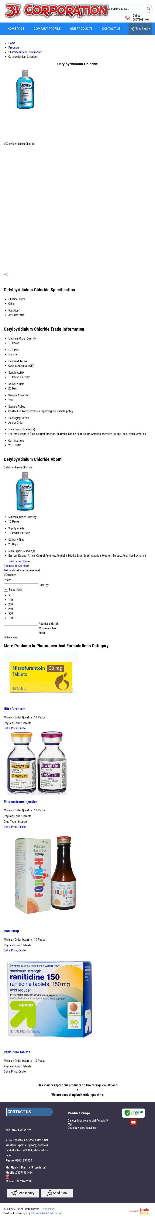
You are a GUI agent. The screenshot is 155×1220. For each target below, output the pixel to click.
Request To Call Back (16, 566)
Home (11, 43)
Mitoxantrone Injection (21, 802)
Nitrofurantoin (15, 709)
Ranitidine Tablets (17, 1052)
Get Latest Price (19, 561)
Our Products (81, 28)
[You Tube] (133, 1124)
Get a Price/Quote (15, 728)
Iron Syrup (11, 931)
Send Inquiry (142, 28)
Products (13, 47)
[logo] (56, 18)
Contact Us (111, 28)
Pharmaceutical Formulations (25, 52)
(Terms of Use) (47, 1209)
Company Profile (47, 28)
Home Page (16, 28)
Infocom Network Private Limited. (46, 1213)
